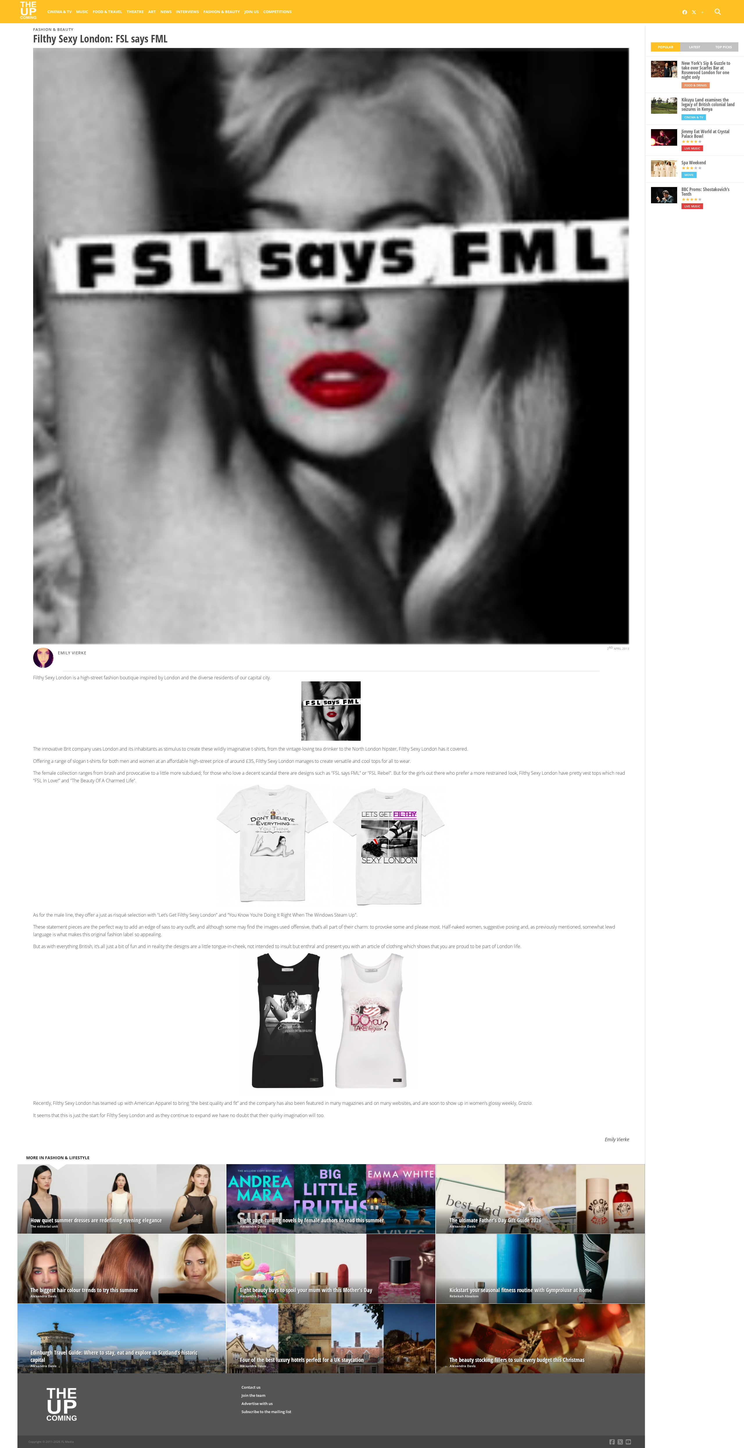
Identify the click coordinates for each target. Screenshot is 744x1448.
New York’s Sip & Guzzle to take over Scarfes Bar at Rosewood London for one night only (706, 70)
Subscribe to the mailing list (266, 1411)
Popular (665, 47)
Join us (251, 11)
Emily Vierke (72, 653)
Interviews (187, 11)
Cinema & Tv (59, 11)
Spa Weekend (694, 162)
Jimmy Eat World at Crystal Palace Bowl (705, 133)
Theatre (135, 11)
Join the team (253, 1395)
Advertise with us (257, 1403)
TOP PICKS (724, 47)
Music (82, 11)
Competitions (277, 11)
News (165, 11)
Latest (694, 47)
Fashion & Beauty (221, 11)
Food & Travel (107, 11)
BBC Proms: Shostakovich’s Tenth (705, 191)
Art (152, 11)
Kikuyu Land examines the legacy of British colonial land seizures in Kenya (708, 104)
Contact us (251, 1387)
